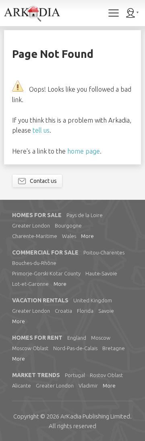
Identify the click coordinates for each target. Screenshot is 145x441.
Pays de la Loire (84, 215)
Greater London (31, 225)
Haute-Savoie (101, 273)
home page (83, 151)
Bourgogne (68, 225)
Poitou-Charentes (103, 252)
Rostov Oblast (106, 375)
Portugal (75, 375)
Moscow (100, 337)
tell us (41, 130)
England (76, 337)
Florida (85, 311)
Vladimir (88, 385)
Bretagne (113, 348)
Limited (95, 416)
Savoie (106, 311)
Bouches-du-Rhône (34, 263)
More (87, 236)
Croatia (63, 311)
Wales (69, 236)
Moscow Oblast (30, 348)
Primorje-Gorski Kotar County (46, 273)
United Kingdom (92, 300)
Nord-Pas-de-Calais (75, 348)
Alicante (21, 385)
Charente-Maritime (34, 236)
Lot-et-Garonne (30, 284)
